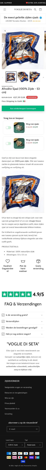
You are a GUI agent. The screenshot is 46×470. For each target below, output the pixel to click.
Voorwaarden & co (12, 409)
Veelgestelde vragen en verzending (18, 387)
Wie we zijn (9, 398)
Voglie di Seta (19, 465)
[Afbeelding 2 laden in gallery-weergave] (23, 77)
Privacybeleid (10, 403)
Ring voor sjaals (32, 124)
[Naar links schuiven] (2, 77)
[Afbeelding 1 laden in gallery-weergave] (11, 77)
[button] (4, 9)
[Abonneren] (36, 429)
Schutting (8, 414)
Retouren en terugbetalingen (16, 393)
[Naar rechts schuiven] (43, 77)
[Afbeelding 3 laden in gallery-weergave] (34, 77)
